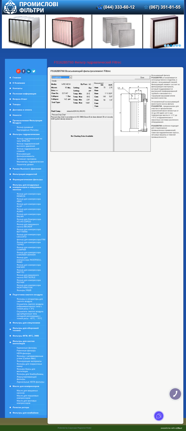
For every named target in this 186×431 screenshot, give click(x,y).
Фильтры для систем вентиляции (23, 342)
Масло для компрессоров (26, 386)
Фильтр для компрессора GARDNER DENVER (29, 253)
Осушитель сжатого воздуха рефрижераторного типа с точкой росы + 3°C (30, 306)
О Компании (19, 83)
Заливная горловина (26, 159)
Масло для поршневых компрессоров (28, 396)
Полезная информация (24, 93)
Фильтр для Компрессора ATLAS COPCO (29, 220)
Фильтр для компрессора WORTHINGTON (29, 286)
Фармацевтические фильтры (28, 179)
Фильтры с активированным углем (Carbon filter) (30, 357)
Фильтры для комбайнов (26, 413)
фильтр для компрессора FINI (31, 239)
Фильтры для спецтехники (26, 323)
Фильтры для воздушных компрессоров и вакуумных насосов (27, 187)
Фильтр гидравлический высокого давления (28, 145)
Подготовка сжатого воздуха (28, 294)
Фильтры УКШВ (24, 290)
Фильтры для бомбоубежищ (30, 374)
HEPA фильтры (24, 353)
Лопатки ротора (21, 407)
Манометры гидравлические (30, 161)
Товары (17, 104)
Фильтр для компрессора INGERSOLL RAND (29, 259)
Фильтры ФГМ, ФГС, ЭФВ (26, 336)
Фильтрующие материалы (29, 361)
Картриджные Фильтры (28, 130)
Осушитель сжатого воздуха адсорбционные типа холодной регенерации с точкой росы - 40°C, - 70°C (30, 315)
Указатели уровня (25, 164)
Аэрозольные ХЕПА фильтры (30, 382)
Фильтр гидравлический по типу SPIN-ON (29, 139)
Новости (17, 115)
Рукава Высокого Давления (27, 169)
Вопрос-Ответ (20, 99)
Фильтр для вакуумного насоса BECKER (28, 225)
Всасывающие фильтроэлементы (25, 155)
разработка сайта (168, 428)
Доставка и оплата (22, 110)
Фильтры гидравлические (26, 134)
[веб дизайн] (179, 428)
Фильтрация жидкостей (25, 174)
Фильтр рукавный (25, 127)
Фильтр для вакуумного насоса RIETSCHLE (28, 276)
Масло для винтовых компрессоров (26, 402)
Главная (17, 77)
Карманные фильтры (27, 348)
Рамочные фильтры (26, 350)
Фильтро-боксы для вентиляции (26, 370)
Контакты (17, 88)
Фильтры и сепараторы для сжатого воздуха (30, 300)
